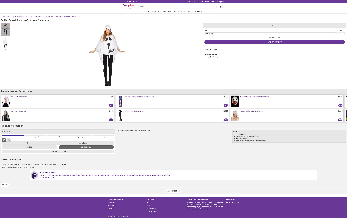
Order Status (112, 205)
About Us (150, 202)
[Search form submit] (215, 6)
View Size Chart (274, 37)
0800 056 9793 (193, 2)
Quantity (341, 30)
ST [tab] (4, 140)
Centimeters (86, 147)
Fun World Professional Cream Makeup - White (139, 96)
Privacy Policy (152, 211)
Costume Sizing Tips (58, 151)
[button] (221, 6)
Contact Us (208, 2)
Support (221, 2)
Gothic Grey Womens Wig (18, 111)
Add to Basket (275, 42)
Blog (148, 205)
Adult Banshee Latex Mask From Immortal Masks (254, 96)
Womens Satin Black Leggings (134, 111)
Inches (29, 147)
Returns (110, 208)
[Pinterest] (136, 2)
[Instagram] (127, 2)
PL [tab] (8, 140)
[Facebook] (123, 2)
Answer (5, 185)
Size (205, 30)
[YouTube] (130, 2)
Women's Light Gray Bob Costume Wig (251, 111)
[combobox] (175, 6)
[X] (133, 2)
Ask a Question (174, 191)
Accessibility (151, 208)
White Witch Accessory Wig (19, 96)
